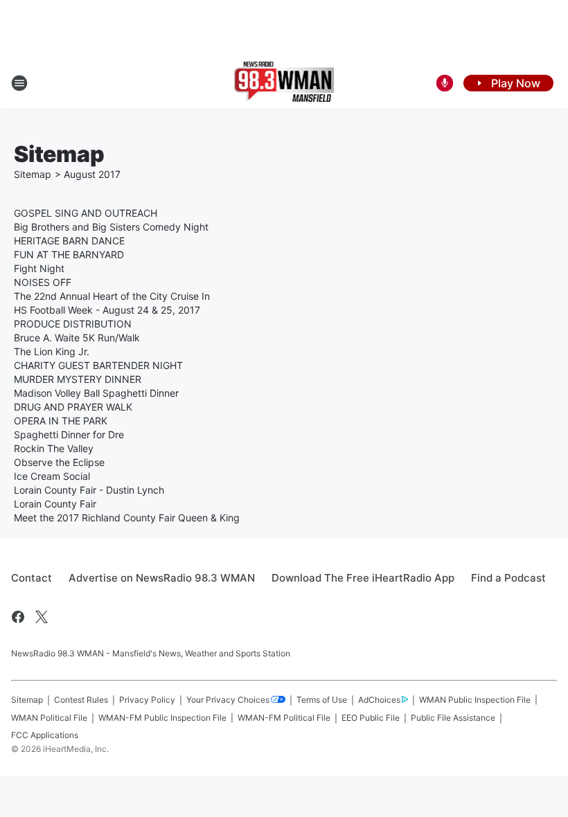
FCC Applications (44, 735)
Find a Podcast (508, 577)
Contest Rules (81, 699)
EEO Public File (370, 717)
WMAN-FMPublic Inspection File (162, 717)
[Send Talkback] (444, 83)
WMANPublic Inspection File (475, 699)
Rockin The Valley (54, 448)
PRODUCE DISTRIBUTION (73, 324)
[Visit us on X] (41, 617)
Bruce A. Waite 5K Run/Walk (77, 337)
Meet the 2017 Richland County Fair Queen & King (127, 517)
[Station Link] (284, 83)
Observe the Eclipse (59, 462)
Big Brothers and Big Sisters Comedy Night (111, 227)
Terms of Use (321, 699)
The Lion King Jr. (51, 351)
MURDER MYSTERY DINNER (77, 379)
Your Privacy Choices (227, 699)
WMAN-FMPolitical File (284, 717)
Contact (31, 577)
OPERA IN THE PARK (60, 421)
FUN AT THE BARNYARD (69, 254)
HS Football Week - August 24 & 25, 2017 (107, 310)
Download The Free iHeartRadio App (363, 577)
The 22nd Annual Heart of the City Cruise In (112, 296)
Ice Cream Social (52, 476)
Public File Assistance (453, 717)
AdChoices (379, 699)
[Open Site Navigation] (19, 83)
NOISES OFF (42, 282)
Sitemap (32, 174)
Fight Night (39, 268)
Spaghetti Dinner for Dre (69, 434)
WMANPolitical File (49, 717)
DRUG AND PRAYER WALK (73, 407)
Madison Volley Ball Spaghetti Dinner (96, 393)
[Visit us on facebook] (18, 617)
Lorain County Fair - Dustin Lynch (89, 490)
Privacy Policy (147, 699)
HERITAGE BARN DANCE (69, 240)
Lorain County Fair (55, 504)
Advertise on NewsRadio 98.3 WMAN (162, 577)
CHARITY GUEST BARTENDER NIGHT (98, 365)
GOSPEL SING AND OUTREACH (85, 213)
